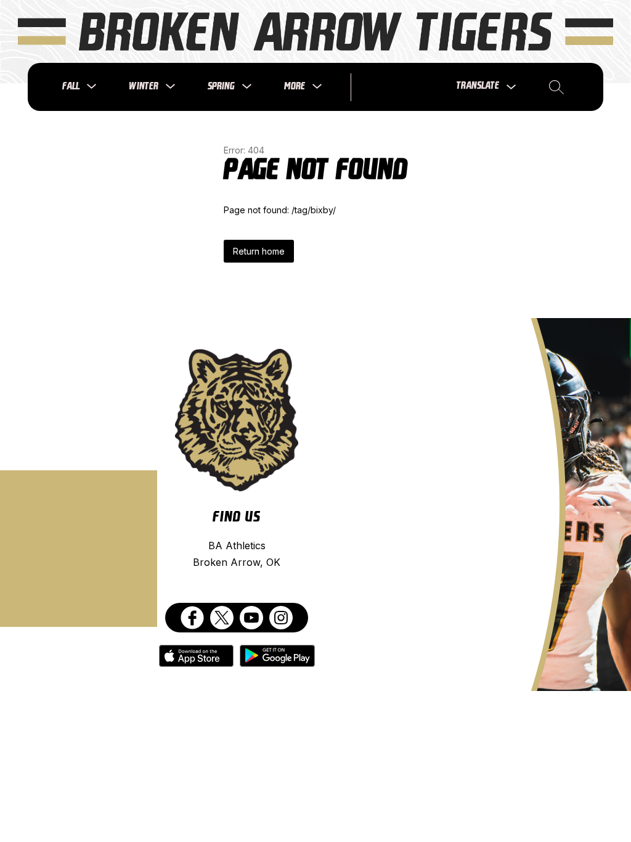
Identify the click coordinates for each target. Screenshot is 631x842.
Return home (259, 251)
